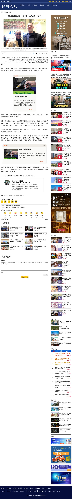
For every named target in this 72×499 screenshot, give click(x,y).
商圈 (63, 1)
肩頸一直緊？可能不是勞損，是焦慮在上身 (66, 263)
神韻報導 (6, 12)
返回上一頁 (24, 277)
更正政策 (9, 488)
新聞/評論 (22, 5)
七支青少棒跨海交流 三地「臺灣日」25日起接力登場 (66, 114)
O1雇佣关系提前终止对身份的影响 (66, 296)
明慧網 (49, 491)
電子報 (66, 1)
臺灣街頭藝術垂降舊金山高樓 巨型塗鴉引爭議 (66, 179)
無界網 (58, 491)
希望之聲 (35, 491)
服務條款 (14, 488)
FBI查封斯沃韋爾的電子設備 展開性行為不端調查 (66, 147)
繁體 (70, 1)
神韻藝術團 (21, 491)
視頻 (48, 5)
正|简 (45, 53)
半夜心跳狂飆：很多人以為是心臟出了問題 (66, 247)
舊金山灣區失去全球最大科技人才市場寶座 (66, 122)
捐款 (60, 1)
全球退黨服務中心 (42, 491)
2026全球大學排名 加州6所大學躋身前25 (66, 272)
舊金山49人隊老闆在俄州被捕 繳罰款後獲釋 (66, 155)
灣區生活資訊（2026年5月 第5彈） (66, 304)
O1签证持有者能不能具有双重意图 (66, 280)
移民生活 (34, 5)
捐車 (56, 1)
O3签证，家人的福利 (66, 311)
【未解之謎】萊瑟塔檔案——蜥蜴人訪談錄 (66, 255)
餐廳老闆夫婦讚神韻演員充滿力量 (14, 205)
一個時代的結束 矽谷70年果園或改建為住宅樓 (66, 163)
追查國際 (9, 491)
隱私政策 (20, 488)
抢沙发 (46, 219)
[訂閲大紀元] (61, 444)
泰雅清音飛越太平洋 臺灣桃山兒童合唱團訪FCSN (66, 130)
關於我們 (3, 488)
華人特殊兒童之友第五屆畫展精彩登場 (66, 171)
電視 (50, 1)
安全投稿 (26, 488)
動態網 (53, 491)
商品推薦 (54, 5)
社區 (28, 5)
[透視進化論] (61, 232)
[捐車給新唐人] (61, 49)
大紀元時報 (28, 491)
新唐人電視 (15, 491)
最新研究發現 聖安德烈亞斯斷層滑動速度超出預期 (66, 187)
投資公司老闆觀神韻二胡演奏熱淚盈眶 (15, 207)
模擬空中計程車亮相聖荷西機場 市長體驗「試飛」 (66, 138)
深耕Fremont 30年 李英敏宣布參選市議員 (66, 288)
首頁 (2, 12)
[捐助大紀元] (61, 470)
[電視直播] (61, 483)
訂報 (53, 1)
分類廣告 (42, 5)
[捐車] (61, 462)
